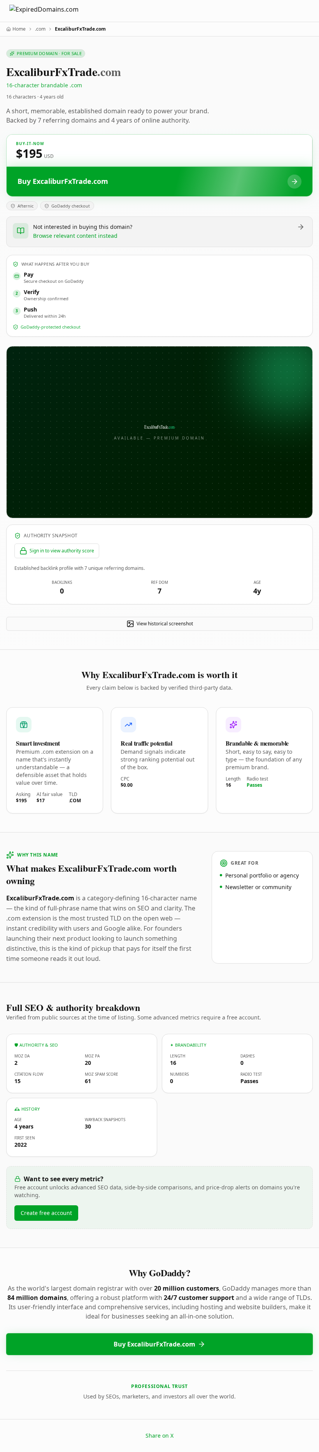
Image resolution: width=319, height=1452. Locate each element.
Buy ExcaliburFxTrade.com (154, 1344)
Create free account (46, 1213)
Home (19, 29)
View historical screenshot (165, 623)
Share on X (159, 1435)
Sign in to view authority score (62, 550)
